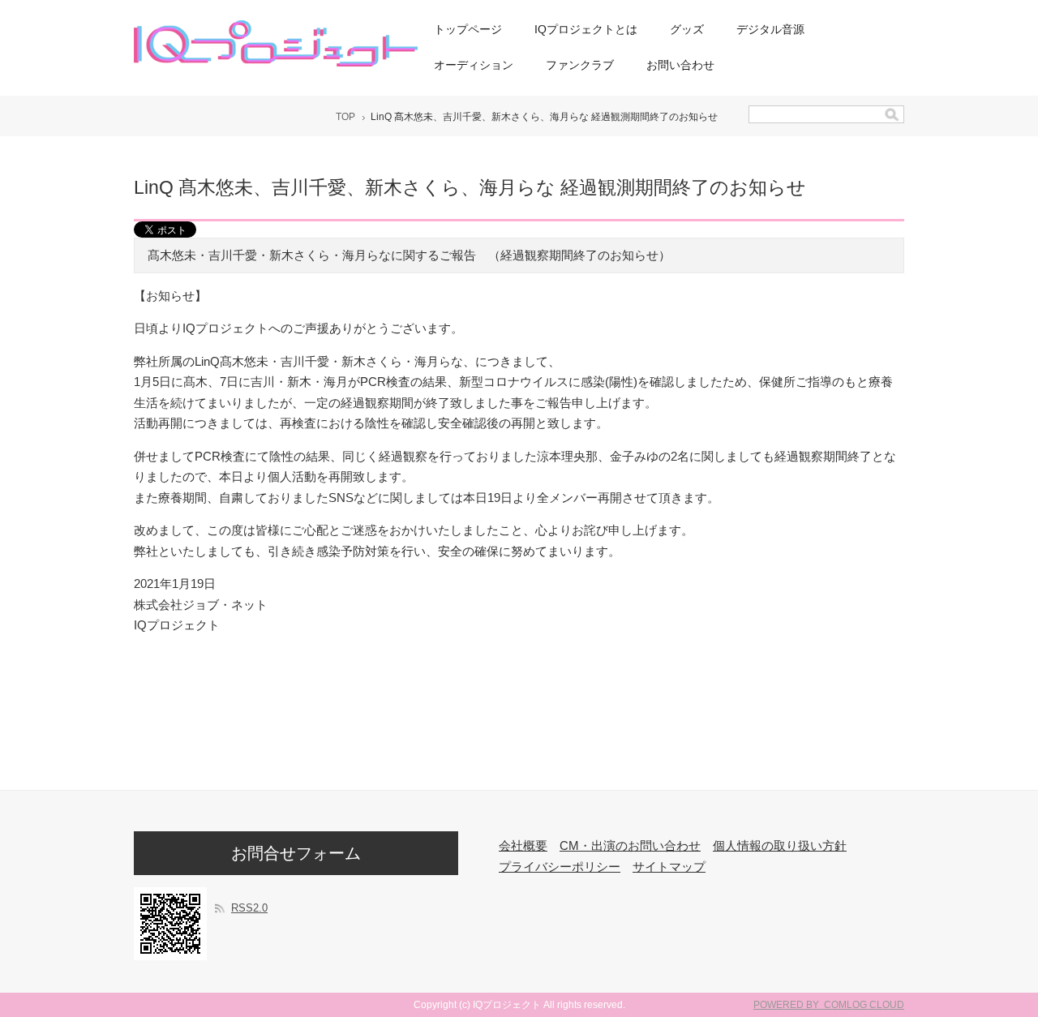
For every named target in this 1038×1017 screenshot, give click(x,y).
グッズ (687, 29)
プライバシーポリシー (559, 866)
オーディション (473, 64)
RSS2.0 (249, 908)
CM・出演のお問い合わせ (630, 845)
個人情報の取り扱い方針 (780, 845)
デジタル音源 (770, 29)
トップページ (468, 29)
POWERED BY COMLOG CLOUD (828, 1005)
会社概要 (523, 845)
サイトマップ (669, 866)
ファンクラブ (580, 64)
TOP (345, 116)
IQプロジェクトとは (585, 29)
